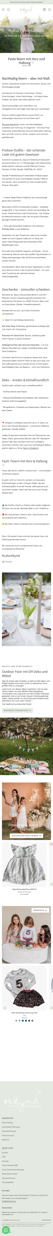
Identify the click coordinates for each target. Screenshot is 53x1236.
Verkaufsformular (8, 1178)
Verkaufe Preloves (9, 1131)
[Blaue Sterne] (23, 1021)
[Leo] (32, 1021)
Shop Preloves (7, 1123)
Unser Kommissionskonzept (13, 1170)
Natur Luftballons (30, 448)
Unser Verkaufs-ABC (10, 1165)
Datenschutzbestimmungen (27, 1226)
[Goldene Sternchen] (16, 1021)
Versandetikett (7, 1182)
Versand (5, 1161)
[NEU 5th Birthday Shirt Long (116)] (24, 988)
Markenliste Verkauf (9, 1174)
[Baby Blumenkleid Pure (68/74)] (24, 864)
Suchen (5, 1153)
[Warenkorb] (49, 9)
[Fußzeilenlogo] (23, 1101)
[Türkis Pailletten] (29, 1021)
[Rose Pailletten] (26, 1021)
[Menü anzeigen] (3, 9)
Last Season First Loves (11, 1127)
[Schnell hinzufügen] (5, 1007)
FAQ (3, 1157)
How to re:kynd (8, 1135)
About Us (5, 1140)
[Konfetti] (20, 1021)
